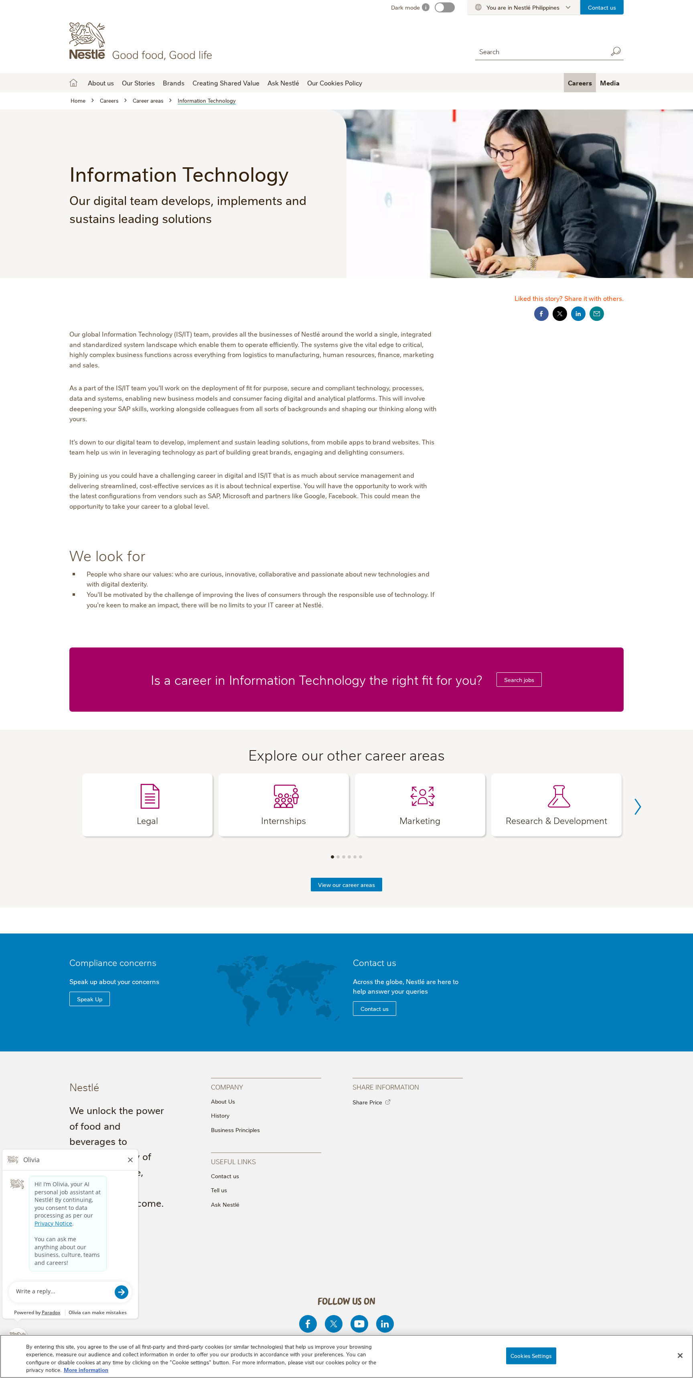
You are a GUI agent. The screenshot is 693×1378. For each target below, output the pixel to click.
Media (610, 82)
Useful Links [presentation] (233, 1161)
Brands (173, 82)
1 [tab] (332, 856)
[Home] (142, 41)
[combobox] (539, 51)
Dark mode (405, 7)
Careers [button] (580, 82)
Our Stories (138, 82)
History (220, 1115)
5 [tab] (355, 856)
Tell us (219, 1189)
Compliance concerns (112, 962)
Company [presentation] (227, 1086)
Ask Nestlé (283, 82)
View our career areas (346, 884)
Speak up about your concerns (114, 981)
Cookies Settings (531, 1355)
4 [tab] (349, 856)
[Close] (680, 1355)
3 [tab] (343, 856)
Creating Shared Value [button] (225, 82)
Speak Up (89, 999)
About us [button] (101, 82)
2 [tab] (338, 856)
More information (86, 1369)
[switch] (445, 7)
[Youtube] (359, 1324)
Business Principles (235, 1129)
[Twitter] (333, 1324)
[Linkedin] (385, 1324)
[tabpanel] (147, 804)
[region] (346, 1356)
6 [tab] (360, 856)
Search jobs (519, 679)
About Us (223, 1101)
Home (73, 83)
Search (616, 51)
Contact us (602, 7)
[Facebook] (308, 1324)
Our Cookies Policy (334, 82)
